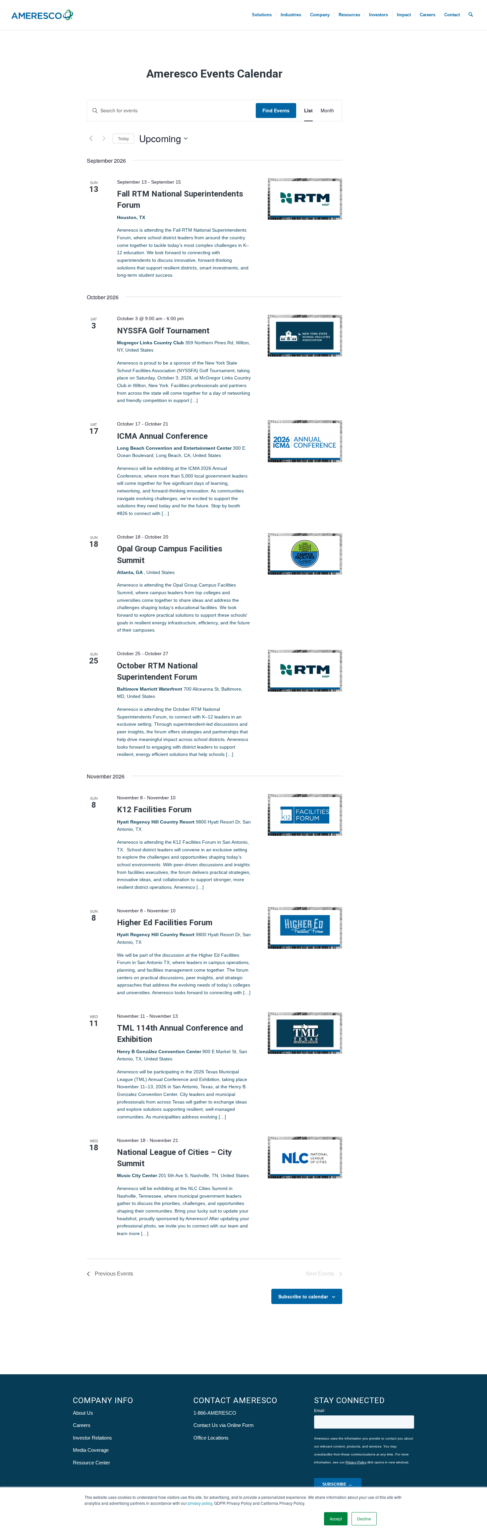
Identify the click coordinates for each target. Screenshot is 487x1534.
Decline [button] (364, 1518)
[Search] (470, 15)
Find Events (276, 110)
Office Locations (211, 1438)
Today (123, 138)
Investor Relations (92, 1438)
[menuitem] (261, 15)
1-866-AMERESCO (214, 1413)
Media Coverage (91, 1450)
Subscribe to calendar (303, 1296)
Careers (81, 1425)
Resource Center (91, 1462)
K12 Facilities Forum (154, 809)
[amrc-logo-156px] (42, 15)
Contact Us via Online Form (223, 1425)
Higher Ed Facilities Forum (164, 922)
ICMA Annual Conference (162, 436)
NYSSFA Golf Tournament (163, 330)
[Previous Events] (91, 138)
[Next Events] (104, 138)
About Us (83, 1413)
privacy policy (200, 1503)
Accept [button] (336, 1518)
